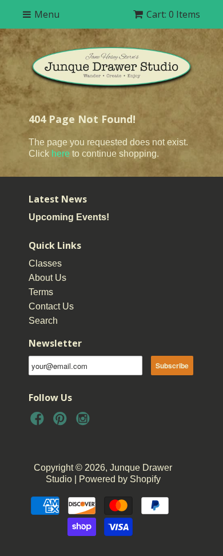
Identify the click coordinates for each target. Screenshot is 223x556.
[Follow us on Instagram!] (84, 422)
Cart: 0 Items (173, 14)
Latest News (58, 199)
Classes (45, 263)
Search (43, 320)
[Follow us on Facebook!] (38, 422)
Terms (41, 292)
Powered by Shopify (120, 479)
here (60, 153)
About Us (47, 278)
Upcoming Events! (69, 217)
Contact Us (51, 306)
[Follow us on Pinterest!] (61, 422)
